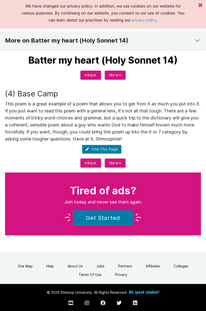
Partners (125, 266)
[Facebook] (103, 303)
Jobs (100, 266)
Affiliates (153, 266)
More (114, 75)
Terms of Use (90, 274)
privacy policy (144, 20)
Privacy (121, 274)
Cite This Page (103, 149)
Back (91, 75)
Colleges (181, 266)
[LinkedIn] (135, 303)
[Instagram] (87, 303)
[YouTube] (71, 303)
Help (50, 266)
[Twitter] (119, 303)
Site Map (25, 266)
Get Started (103, 218)
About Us (75, 266)
